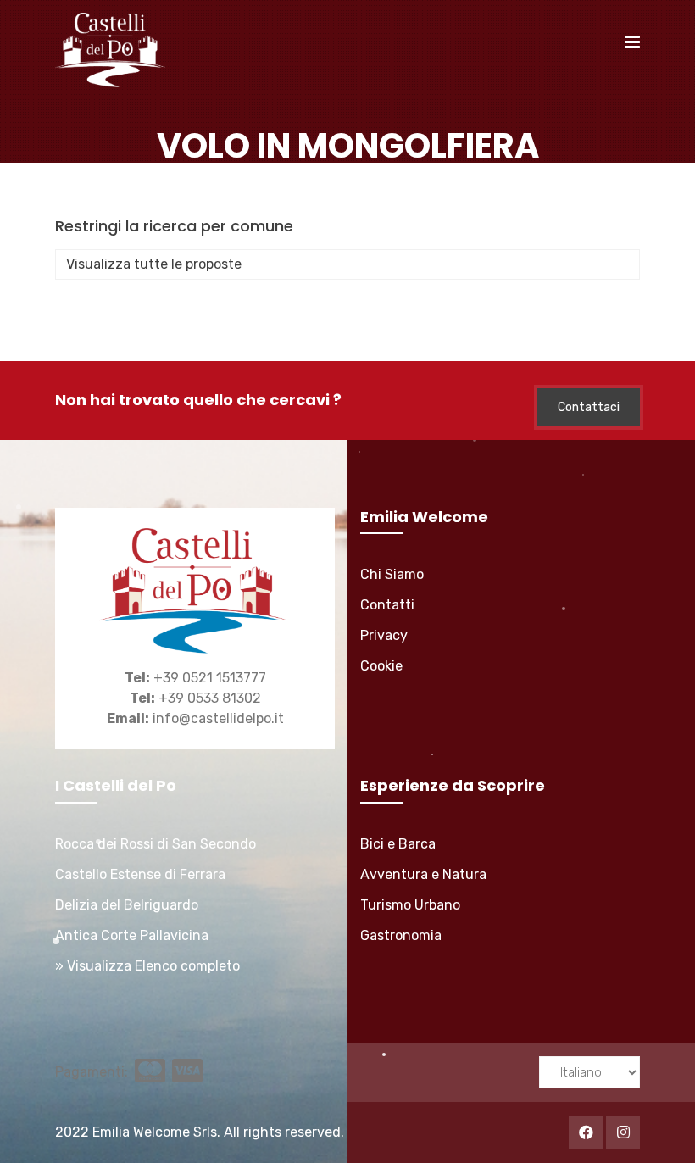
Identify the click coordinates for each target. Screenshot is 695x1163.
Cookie (381, 666)
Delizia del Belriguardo (126, 905)
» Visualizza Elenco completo (147, 966)
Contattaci (589, 407)
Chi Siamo (392, 574)
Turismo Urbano (410, 905)
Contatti (387, 605)
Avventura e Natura (423, 874)
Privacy (384, 635)
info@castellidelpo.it (218, 718)
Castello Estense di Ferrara (140, 874)
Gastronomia (401, 935)
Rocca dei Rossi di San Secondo (155, 844)
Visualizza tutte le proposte (154, 264)
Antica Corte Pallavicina (131, 935)
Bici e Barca (398, 844)
